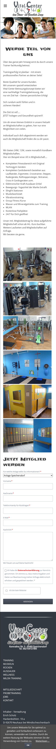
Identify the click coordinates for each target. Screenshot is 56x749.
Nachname (8, 493)
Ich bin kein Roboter (17, 590)
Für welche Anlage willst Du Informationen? (22, 471)
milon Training (12, 678)
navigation (5, 6)
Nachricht (8, 529)
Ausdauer (9, 671)
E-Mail (7, 517)
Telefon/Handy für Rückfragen (16, 505)
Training (8, 660)
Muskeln (8, 664)
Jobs (5, 696)
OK (28, 745)
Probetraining (12, 693)
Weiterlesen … (43, 741)
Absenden (28, 601)
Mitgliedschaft (12, 689)
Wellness (9, 674)
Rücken (7, 667)
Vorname (7, 481)
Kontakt (8, 700)
